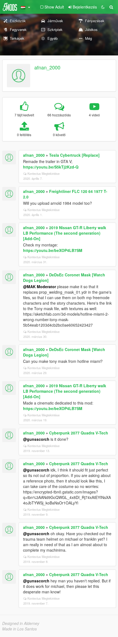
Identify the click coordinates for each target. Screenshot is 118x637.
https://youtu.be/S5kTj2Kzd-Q (50, 167)
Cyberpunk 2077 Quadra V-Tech (78, 433)
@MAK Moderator (39, 286)
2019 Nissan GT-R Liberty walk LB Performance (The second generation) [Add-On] (64, 233)
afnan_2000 (47, 67)
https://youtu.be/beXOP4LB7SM (52, 250)
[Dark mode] (103, 7)
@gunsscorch (36, 439)
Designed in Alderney (20, 623)
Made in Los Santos (19, 629)
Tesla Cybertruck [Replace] (74, 155)
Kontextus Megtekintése (43, 173)
